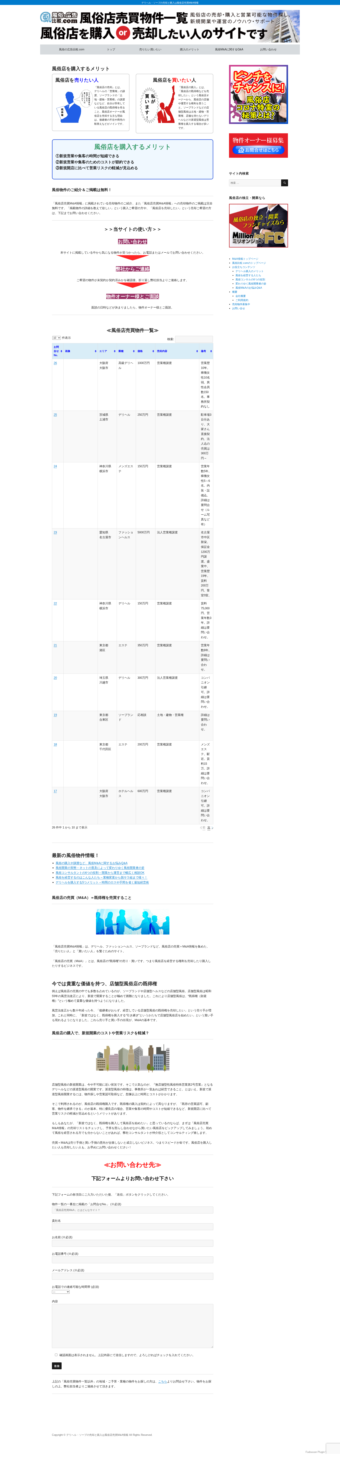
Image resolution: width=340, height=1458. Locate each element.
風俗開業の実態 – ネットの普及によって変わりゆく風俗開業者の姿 (100, 867)
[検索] (284, 182)
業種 (121, 351)
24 (55, 466)
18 (55, 744)
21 (55, 645)
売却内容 (162, 351)
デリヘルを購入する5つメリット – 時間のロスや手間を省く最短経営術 (102, 882)
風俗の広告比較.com (71, 49)
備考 (203, 351)
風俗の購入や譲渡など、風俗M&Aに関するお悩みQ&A (92, 863)
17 (55, 791)
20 (55, 677)
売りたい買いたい (150, 49)
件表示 (66, 337)
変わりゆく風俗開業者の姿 (251, 283)
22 (55, 603)
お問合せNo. (56, 351)
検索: (170, 339)
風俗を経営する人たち (248, 275)
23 (55, 532)
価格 (140, 351)
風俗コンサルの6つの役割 (250, 279)
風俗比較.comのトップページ (249, 262)
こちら (162, 1381)
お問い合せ (238, 308)
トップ (111, 49)
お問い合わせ (268, 49)
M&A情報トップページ (245, 258)
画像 (67, 351)
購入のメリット (189, 49)
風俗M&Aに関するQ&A (229, 49)
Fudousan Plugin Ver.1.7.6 (320, 1452)
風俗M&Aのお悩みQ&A (249, 287)
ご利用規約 (242, 300)
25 (55, 414)
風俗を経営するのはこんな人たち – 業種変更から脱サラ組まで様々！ (101, 877)
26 (55, 363)
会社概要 (241, 296)
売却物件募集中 (241, 304)
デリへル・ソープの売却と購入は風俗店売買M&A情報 (170, 2)
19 (55, 715)
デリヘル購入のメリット (250, 271)
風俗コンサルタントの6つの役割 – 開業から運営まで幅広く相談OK (100, 872)
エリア (103, 351)
